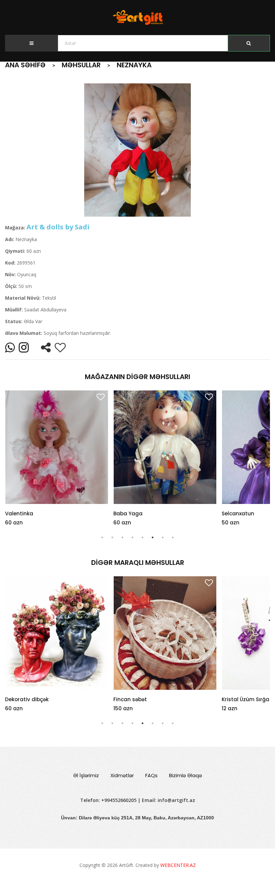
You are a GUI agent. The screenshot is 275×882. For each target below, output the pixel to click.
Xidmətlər (122, 775)
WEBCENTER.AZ (178, 865)
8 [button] (172, 537)
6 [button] (152, 537)
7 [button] (162, 537)
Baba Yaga (128, 513)
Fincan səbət (22, 699)
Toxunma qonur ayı (247, 699)
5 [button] (142, 537)
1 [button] (102, 537)
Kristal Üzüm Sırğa (137, 699)
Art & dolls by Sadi (58, 226)
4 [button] (132, 537)
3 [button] (122, 537)
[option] (137, 150)
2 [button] (112, 537)
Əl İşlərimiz (86, 775)
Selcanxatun (238, 513)
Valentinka (19, 513)
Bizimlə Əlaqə (185, 775)
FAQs (151, 775)
